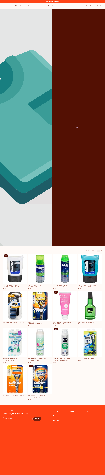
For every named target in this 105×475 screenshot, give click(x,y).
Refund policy (55, 420)
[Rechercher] (94, 6)
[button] (94, 251)
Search (54, 415)
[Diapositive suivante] (103, 1)
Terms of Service (56, 418)
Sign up (37, 419)
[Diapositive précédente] (1, 1)
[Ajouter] (49, 281)
